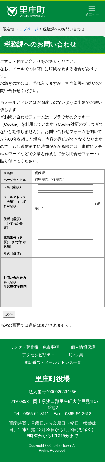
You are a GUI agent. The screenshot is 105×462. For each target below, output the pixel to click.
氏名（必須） (13, 187)
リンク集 (75, 354)
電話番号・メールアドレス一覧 (52, 362)
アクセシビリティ (38, 354)
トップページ (26, 29)
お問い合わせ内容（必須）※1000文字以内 (15, 282)
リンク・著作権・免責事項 (34, 347)
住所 (13, 223)
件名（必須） (13, 253)
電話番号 (15, 242)
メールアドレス (15, 201)
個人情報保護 (83, 347)
